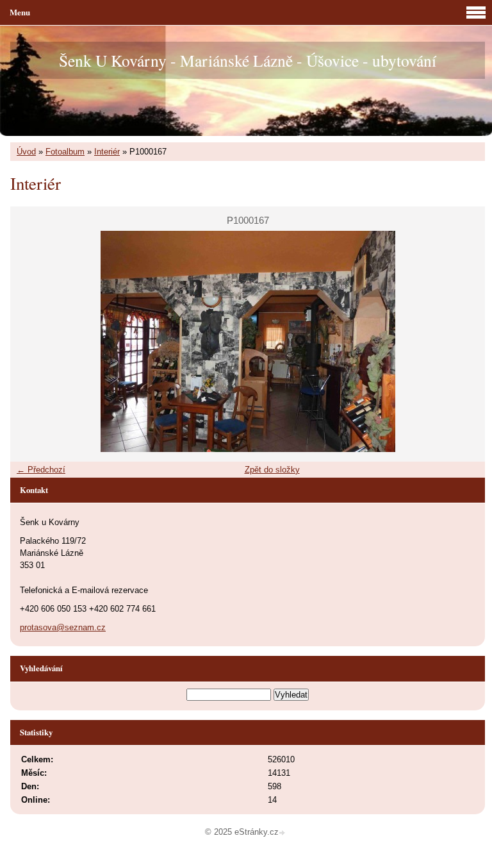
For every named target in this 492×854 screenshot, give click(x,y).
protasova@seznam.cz (63, 627)
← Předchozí (41, 469)
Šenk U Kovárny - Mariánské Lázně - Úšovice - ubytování (247, 60)
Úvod (26, 151)
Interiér (107, 151)
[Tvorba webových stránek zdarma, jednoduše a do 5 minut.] (283, 833)
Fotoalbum (65, 151)
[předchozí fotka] (31, 341)
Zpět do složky (272, 469)
